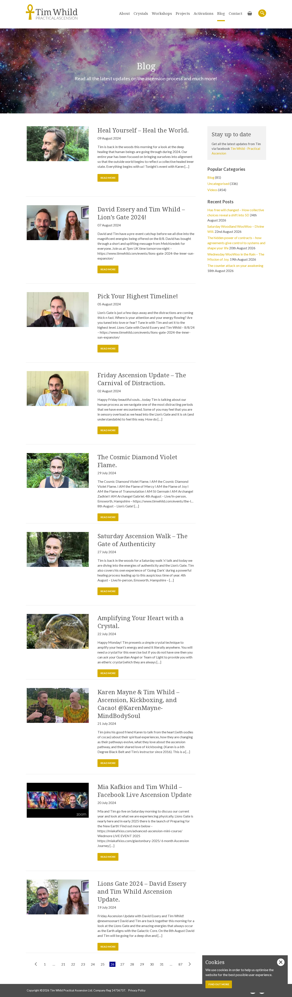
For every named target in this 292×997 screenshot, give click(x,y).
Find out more (218, 984)
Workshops (162, 13)
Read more (107, 177)
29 (142, 964)
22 (73, 964)
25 (103, 964)
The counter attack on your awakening (235, 265)
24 (93, 964)
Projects (183, 13)
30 (152, 964)
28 (132, 964)
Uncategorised (218, 183)
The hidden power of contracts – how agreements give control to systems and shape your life (236, 243)
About (124, 13)
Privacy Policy (137, 990)
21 (63, 964)
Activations (203, 13)
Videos (212, 190)
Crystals (141, 13)
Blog (221, 13)
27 (122, 964)
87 (180, 964)
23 (83, 964)
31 (162, 964)
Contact (235, 13)
